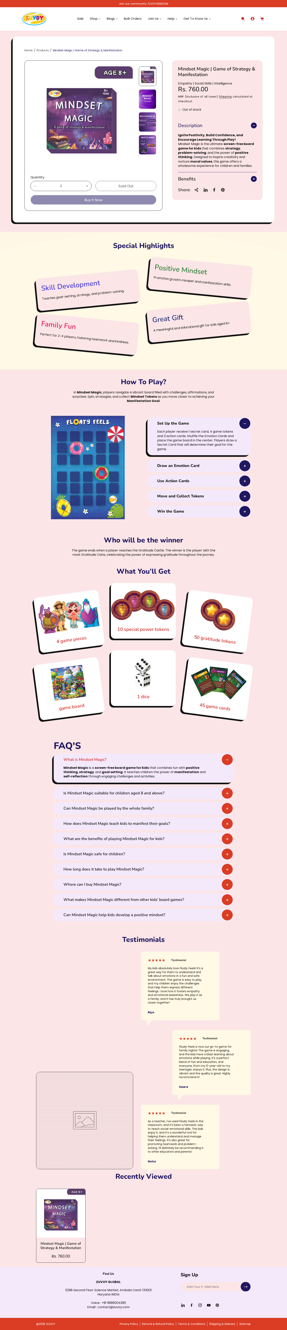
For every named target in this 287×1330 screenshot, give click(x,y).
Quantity (37, 177)
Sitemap (245, 1324)
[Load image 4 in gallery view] (147, 145)
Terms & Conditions (191, 1324)
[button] (95, 18)
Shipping (225, 96)
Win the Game (170, 511)
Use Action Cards (173, 481)
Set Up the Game (173, 423)
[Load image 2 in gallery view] (147, 99)
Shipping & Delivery (222, 1324)
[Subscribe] (246, 1287)
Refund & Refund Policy (158, 1324)
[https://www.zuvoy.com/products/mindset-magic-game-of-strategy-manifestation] (205, 190)
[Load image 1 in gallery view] (147, 76)
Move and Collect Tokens (180, 496)
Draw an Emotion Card (178, 465)
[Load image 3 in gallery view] (147, 122)
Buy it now (93, 199)
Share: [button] (184, 190)
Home (28, 50)
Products (43, 50)
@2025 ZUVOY (45, 1324)
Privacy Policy (129, 1324)
